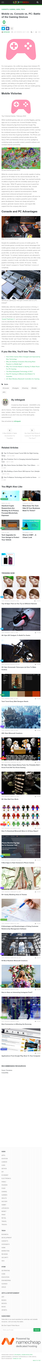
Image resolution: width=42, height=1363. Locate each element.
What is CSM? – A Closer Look (29, 536)
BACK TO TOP (36, 1360)
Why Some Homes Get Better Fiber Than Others (19, 465)
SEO (3, 1261)
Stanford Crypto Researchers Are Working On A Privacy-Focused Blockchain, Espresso (10, 510)
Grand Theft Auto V (8, 319)
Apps (3, 1155)
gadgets (16, 388)
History (4, 1201)
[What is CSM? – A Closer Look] (31, 525)
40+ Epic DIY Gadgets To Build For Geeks (16, 635)
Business (5, 1234)
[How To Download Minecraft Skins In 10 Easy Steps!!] (21, 815)
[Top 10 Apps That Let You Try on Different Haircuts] (21, 587)
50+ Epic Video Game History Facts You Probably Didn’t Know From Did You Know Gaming (21, 766)
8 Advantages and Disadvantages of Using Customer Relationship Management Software (20, 927)
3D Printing (6, 1270)
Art (3, 1297)
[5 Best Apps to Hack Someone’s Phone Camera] (21, 846)
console (6, 388)
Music (4, 1307)
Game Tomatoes (7, 1070)
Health (4, 1198)
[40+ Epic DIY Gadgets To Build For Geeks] (21, 619)
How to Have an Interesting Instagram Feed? (17, 992)
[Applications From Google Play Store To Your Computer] (21, 1039)
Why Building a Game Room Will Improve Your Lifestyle (21, 471)
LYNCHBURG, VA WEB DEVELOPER (23, 1354)
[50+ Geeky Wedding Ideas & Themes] (21, 878)
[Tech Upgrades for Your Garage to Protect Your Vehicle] (10, 525)
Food (3, 1188)
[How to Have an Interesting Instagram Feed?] (21, 976)
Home (4, 1247)
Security (5, 1257)
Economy (5, 1175)
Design (4, 1168)
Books (4, 1300)
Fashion (4, 1185)
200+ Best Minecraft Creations (12, 733)
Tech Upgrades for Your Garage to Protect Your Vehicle (10, 537)
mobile (34, 388)
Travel (4, 1221)
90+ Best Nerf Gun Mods (10, 799)
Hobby (4, 1205)
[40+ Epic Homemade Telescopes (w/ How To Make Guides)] (21, 651)
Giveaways (6, 1244)
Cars (3, 1165)
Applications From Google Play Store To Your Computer (21, 1056)
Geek (18, 9)
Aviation (5, 1158)
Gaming (12, 9)
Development (7, 1237)
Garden (4, 1195)
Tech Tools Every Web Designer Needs (15, 701)
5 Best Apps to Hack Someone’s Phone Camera (18, 863)
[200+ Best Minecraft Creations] (21, 717)
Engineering (6, 1280)
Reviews (5, 1254)
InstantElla (5, 1072)
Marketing (5, 1251)
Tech (23, 9)
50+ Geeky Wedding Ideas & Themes (14, 894)
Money (4, 1211)
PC (5, 392)
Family (4, 1182)
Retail (4, 1218)
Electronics (6, 1178)
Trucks (4, 1224)
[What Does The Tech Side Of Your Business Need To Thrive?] (31, 496)
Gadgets (5, 9)
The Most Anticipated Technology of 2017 (19, 371)
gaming (25, 388)
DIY (3, 1172)
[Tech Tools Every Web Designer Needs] (21, 685)
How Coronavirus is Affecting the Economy (17, 1024)
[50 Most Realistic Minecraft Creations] (21, 944)
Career (4, 1162)
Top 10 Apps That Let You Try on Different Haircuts (19, 603)
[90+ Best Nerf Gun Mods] (21, 783)
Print (4, 1214)
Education (5, 1277)
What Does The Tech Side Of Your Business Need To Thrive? (31, 508)
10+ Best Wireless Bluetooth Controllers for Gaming (22, 379)
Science (4, 1284)
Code (3, 1274)
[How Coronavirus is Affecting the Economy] (21, 1008)
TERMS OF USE (17, 1358)
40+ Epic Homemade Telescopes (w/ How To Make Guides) (19, 668)
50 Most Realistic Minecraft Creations (15, 960)
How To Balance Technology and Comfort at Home (19, 477)
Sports (4, 1310)
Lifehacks (5, 1208)
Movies (4, 1303)
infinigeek (6, 32)
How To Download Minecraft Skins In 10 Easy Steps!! (20, 831)
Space (4, 1287)
